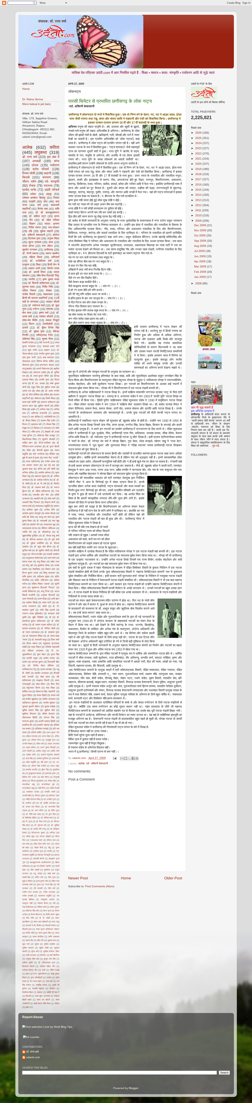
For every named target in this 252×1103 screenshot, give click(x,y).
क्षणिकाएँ (55, 257)
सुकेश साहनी (46, 231)
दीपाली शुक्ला (43, 450)
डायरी (25, 327)
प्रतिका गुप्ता (38, 851)
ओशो (44, 606)
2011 (198, 210)
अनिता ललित (28, 472)
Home (126, 878)
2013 (198, 200)
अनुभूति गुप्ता (50, 740)
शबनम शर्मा (27, 506)
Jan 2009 (200, 277)
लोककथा (26, 361)
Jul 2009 (200, 251)
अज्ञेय (33, 409)
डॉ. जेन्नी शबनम (30, 253)
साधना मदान (27, 405)
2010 (198, 215)
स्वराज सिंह (49, 717)
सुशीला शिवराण (29, 713)
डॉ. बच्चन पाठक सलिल (42, 624)
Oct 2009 (200, 235)
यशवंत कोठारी (46, 316)
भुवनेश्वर (47, 870)
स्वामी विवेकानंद (29, 591)
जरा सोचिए (35, 416)
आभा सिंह (29, 758)
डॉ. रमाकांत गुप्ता (51, 632)
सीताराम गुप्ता (28, 365)
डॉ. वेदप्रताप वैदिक (34, 636)
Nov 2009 (200, 230)
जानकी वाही (26, 795)
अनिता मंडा (44, 409)
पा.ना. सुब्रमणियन (40, 974)
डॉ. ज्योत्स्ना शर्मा (36, 305)
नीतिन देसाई (54, 970)
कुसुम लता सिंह (50, 959)
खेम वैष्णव (45, 777)
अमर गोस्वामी (27, 598)
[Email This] (122, 758)
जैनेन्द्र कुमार (40, 795)
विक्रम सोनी (50, 502)
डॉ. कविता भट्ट (37, 216)
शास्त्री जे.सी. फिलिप (33, 925)
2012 (198, 205)
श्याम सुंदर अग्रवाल (42, 996)
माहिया (46, 394)
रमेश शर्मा (52, 498)
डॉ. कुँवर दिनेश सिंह (48, 327)
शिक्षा (38, 264)
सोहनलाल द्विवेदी (29, 717)
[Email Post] (115, 758)
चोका (38, 390)
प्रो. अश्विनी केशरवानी (97, 763)
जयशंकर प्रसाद (32, 792)
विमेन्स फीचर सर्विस (45, 361)
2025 (198, 138)
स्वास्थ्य (48, 185)
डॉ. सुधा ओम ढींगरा (42, 546)
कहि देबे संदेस (28, 517)
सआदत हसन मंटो (51, 346)
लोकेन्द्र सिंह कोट (32, 910)
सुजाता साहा (27, 468)
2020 (198, 163)
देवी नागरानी (44, 342)
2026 (198, 132)
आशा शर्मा (55, 758)
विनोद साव (43, 208)
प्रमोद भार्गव (29, 189)
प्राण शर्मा (51, 558)
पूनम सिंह (55, 654)
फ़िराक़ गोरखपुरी (44, 855)
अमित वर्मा (40, 743)
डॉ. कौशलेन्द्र (44, 532)
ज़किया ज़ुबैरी (27, 962)
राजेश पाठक (50, 461)
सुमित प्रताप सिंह (30, 710)
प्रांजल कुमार (37, 661)
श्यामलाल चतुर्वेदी (43, 506)
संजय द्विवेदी (42, 695)
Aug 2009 (200, 245)
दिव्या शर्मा (55, 639)
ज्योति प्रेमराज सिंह (33, 799)
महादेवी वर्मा (39, 498)
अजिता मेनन (36, 740)
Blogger (133, 1088)
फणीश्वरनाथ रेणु (29, 669)
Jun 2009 (200, 256)
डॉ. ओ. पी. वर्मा (40, 483)
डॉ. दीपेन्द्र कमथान (34, 539)
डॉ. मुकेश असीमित (35, 543)
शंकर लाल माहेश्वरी (41, 921)
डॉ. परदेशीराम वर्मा (40, 260)
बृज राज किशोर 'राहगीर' (42, 866)
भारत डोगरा (28, 245)
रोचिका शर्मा (41, 907)
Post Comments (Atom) (99, 886)
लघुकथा (40, 152)
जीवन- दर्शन (29, 181)
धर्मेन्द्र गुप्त (54, 832)
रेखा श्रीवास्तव (27, 907)
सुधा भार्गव (32, 350)
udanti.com (33, 1057)
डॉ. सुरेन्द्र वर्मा (40, 825)
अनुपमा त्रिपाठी (48, 595)
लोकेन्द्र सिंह (28, 338)
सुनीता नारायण (28, 948)
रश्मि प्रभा (35, 431)
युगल (39, 884)
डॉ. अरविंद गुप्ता (50, 799)
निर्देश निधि (47, 286)
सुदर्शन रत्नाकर (29, 249)
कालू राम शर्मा (45, 517)
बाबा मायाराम (48, 357)
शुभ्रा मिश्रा (27, 695)
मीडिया (52, 454)
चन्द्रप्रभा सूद (50, 524)
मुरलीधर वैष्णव (44, 565)
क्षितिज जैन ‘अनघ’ (29, 777)
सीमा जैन (40, 940)
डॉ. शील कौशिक (33, 394)
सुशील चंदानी (43, 405)
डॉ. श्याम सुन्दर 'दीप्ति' (39, 376)
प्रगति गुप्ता (44, 379)
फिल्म (24, 424)
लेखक (49, 290)
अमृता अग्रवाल (53, 743)
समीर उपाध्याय (53, 936)
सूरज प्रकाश (34, 242)
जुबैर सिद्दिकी (37, 617)
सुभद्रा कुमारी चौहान (31, 706)
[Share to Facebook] (133, 758)
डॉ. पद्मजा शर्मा (38, 487)
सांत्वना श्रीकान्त (48, 402)
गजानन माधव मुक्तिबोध (32, 613)
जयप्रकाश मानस (29, 528)
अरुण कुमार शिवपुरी (48, 747)
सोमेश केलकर (48, 713)
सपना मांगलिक (38, 936)
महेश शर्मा (51, 873)
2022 (198, 153)
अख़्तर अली (34, 268)
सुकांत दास (52, 940)
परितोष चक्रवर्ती (52, 647)
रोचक (32, 185)
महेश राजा (55, 561)
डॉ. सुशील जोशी (42, 550)
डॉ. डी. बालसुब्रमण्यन (47, 212)
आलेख (81, 763)
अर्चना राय (26, 390)
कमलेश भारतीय (31, 769)
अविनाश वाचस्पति (39, 413)
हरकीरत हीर (27, 725)
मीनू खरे (29, 565)
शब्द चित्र (50, 687)
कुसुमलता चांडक (35, 773)
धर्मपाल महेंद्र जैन (47, 966)
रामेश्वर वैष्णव (42, 903)
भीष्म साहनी (35, 870)
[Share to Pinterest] (137, 758)
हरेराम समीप (36, 732)
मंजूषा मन (26, 428)
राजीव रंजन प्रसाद (30, 892)
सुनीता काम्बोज (49, 944)
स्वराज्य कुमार (28, 721)
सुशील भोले (49, 710)
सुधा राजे (26, 944)
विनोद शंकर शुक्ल (52, 914)
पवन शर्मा (25, 844)
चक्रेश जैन (34, 524)
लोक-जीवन (40, 684)
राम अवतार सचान (30, 465)
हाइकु (49, 194)
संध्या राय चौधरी (43, 999)
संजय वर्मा (55, 695)
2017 (198, 179)
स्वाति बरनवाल (31, 955)
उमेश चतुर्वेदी (31, 762)
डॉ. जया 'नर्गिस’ (37, 810)
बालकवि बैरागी (38, 858)
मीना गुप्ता (52, 877)
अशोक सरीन (31, 754)
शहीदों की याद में (53, 992)
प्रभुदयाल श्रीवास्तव (34, 558)
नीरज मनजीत (37, 554)
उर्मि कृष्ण (44, 762)
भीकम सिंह (50, 424)
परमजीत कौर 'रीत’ (41, 494)
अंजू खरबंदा (27, 368)
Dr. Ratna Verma (32, 99)
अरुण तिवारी (27, 751)
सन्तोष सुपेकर (49, 702)
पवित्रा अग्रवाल (35, 650)
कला (51, 242)
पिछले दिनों (38, 847)
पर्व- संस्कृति (52, 181)
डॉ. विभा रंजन (41, 821)
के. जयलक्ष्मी (42, 520)
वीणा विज (55, 684)
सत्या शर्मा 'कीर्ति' (29, 402)
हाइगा (28, 1007)
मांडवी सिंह (26, 877)
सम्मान (56, 506)
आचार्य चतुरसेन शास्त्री (50, 754)
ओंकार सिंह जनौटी (38, 766)
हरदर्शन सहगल (43, 725)
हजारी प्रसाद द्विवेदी (47, 721)
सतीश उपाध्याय (49, 699)
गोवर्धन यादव (53, 268)
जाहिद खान (27, 442)
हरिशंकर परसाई (42, 728)
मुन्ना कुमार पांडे (42, 881)
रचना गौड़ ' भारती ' (51, 457)
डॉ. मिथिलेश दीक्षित (29, 817)
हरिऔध (43, 955)
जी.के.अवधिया (45, 442)
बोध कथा (26, 312)
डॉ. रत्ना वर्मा (29, 157)
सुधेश (37, 944)
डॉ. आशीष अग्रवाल (48, 803)
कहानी (47, 173)
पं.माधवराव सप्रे (36, 840)
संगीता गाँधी (30, 933)
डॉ (50, 617)
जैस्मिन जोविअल (48, 528)
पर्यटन (36, 309)
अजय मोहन (46, 736)
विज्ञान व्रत (50, 569)
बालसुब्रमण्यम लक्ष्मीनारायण (40, 862)
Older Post (173, 878)
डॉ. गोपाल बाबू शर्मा (51, 535)
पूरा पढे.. (216, 445)
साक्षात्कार (48, 294)
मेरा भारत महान (35, 981)
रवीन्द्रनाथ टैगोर (44, 335)
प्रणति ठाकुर (32, 658)
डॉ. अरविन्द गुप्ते (28, 803)
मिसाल (37, 428)
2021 (198, 158)
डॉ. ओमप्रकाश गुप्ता (46, 962)
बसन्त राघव (27, 561)
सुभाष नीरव (47, 338)
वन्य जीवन (47, 245)
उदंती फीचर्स (51, 189)
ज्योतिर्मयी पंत (50, 416)
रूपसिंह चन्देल (41, 985)
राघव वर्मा (49, 981)
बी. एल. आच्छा (38, 383)
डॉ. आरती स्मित (37, 272)
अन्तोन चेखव (27, 743)
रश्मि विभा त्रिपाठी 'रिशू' (47, 275)
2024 (198, 143)
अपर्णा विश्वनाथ (42, 368)
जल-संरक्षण (53, 227)
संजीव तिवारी (28, 294)
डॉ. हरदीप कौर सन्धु (38, 829)
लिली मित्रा (51, 398)
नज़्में (43, 970)
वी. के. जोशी (44, 918)
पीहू (49, 847)
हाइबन (47, 350)
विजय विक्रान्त (36, 914)
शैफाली (28, 996)
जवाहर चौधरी (52, 301)
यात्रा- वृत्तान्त (51, 223)
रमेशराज (37, 398)
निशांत (56, 197)
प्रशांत (48, 977)
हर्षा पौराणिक (54, 955)
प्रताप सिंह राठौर (48, 420)
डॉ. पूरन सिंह (50, 814)
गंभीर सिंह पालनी (47, 610)
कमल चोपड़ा (50, 513)
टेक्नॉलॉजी (48, 323)
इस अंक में (53, 157)
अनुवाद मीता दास (32, 959)
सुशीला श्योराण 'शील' (51, 951)
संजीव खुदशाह (32, 699)
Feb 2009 (200, 271)
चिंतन (31, 323)
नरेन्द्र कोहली (45, 836)
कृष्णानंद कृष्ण (50, 773)
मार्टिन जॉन (39, 877)
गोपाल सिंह (52, 781)
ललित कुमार (54, 907)
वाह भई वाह (49, 465)
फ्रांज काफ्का (46, 669)
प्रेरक (35, 165)
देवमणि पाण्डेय (28, 342)
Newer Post (78, 878)
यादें (39, 205)
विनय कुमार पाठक (30, 572)
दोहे (30, 231)
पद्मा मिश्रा (36, 647)
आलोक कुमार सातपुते (31, 513)
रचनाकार (47, 428)
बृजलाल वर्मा (36, 424)
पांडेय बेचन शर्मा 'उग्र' (42, 844)
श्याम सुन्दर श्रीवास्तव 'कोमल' (47, 929)
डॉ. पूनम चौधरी (52, 446)
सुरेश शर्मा (35, 951)
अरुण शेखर (42, 598)
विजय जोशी (28, 173)
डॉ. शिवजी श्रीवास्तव (38, 283)
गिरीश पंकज (35, 227)
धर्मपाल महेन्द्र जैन (29, 970)
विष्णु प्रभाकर (49, 572)
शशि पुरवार (27, 576)
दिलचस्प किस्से (28, 966)
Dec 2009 (200, 225)
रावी (54, 903)
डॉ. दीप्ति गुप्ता (53, 810)
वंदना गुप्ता (47, 910)
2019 (198, 169)
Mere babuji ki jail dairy (36, 104)
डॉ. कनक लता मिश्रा (31, 806)
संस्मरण (46, 177)
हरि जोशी (51, 468)
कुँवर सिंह (45, 769)
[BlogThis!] (126, 758)
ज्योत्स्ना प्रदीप (39, 372)
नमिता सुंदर (30, 836)
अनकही (36, 161)
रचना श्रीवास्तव (33, 461)
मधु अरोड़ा (37, 873)
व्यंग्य (56, 161)
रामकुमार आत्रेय (48, 899)
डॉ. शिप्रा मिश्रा (29, 420)
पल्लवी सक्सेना (53, 554)
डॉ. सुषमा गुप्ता (36, 331)
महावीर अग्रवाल (42, 673)
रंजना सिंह (49, 884)
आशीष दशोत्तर (44, 472)
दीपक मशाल (31, 643)
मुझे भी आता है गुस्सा (30, 457)
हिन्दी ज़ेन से (53, 264)
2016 (198, 184)
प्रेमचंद (49, 309)
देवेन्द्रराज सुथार (38, 832)
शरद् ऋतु (55, 921)
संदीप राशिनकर (41, 580)
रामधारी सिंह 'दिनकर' (31, 502)
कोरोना (56, 234)
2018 (198, 174)
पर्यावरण (54, 165)
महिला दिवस (35, 257)
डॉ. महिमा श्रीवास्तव (41, 491)
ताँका (29, 450)
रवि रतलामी (38, 888)
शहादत (39, 992)
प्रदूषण (25, 264)
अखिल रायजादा (31, 736)
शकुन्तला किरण (33, 687)
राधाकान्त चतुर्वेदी (44, 896)
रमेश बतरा (45, 676)
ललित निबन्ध (29, 290)
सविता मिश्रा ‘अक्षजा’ (41, 583)
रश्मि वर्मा (51, 888)
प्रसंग (24, 661)
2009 (198, 220)
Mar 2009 (200, 266)
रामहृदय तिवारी (42, 680)
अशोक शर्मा (54, 751)
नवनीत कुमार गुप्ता (46, 353)
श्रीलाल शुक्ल (43, 576)
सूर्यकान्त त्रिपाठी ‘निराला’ (43, 587)
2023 (198, 148)
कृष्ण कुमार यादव (51, 279)
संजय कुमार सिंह (44, 933)
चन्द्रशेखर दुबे (48, 784)
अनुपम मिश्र (53, 238)
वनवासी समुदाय (38, 988)
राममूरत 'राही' (27, 903)
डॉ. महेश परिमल (50, 220)
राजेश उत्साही (27, 896)
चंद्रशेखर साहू (28, 784)
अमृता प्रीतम (31, 747)
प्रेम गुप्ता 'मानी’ (29, 357)
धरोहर (33, 194)
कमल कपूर (54, 766)
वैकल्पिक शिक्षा (27, 992)
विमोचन (52, 988)
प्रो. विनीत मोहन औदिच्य (41, 665)
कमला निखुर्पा (52, 320)
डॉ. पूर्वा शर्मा (53, 539)
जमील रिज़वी (54, 788)
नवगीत (32, 279)
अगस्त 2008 (208, 332)
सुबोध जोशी (43, 948)
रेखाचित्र (36, 569)
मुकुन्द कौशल (27, 881)
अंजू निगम (45, 591)
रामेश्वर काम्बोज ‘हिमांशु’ (34, 197)
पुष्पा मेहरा (41, 654)
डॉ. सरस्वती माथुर (39, 639)
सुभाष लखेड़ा (49, 706)
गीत (31, 220)
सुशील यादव (50, 387)
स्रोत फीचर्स (40, 169)
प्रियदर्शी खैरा (53, 661)
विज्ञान (32, 223)
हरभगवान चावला (47, 365)
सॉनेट (40, 468)
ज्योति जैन (27, 532)
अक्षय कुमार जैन (52, 732)
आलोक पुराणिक (42, 758)
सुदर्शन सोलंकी (48, 439)
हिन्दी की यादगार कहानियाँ (34, 298)
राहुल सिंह (35, 387)
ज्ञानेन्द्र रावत (54, 795)
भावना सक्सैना (52, 253)
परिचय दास (51, 840)
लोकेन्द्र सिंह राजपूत (46, 435)
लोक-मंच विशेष (29, 320)
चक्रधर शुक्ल (40, 476)
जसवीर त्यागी (49, 792)
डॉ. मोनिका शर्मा (47, 817)
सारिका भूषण (32, 509)
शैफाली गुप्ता (27, 929)
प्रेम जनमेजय (38, 454)
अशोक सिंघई (31, 602)
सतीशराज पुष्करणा (30, 702)
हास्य (56, 216)
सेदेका (57, 1003)
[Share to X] (129, 758)
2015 (198, 189)
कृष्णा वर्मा (43, 312)
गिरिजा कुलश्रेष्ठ (37, 781)
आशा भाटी (46, 602)
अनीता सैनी (49, 509)
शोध (45, 201)
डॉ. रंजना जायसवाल (31, 632)
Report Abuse (32, 1017)
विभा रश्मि (30, 918)
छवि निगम (41, 788)
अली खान (55, 598)
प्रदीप (49, 851)
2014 (198, 194)
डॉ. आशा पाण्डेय (52, 390)
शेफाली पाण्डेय (50, 925)
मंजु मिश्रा (41, 561)
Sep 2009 (200, 240)
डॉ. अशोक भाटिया (41, 479)
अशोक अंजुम (41, 751)
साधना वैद (29, 940)
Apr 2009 (200, 261)
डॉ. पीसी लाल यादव (33, 814)
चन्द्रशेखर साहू (28, 788)
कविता (54, 147)
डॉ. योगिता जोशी (48, 628)
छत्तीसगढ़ (48, 249)
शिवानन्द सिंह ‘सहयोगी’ (46, 691)
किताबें (26, 177)
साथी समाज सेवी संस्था (42, 1003)
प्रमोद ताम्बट (49, 658)
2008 (198, 283)
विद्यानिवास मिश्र (29, 439)
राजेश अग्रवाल (49, 892)
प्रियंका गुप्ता (34, 238)
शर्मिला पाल (27, 691)
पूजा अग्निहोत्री (36, 977)
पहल (27, 974)
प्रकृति (32, 201)
